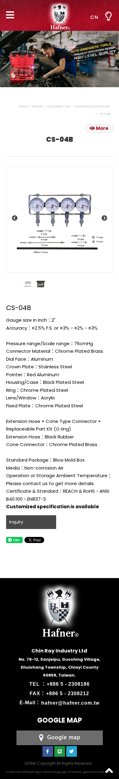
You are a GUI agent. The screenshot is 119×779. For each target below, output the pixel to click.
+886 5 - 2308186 (68, 684)
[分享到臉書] (47, 751)
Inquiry (16, 522)
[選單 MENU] (108, 16)
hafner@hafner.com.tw (70, 702)
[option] (59, 219)
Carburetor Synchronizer (92, 106)
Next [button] (104, 218)
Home (23, 106)
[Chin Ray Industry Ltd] (59, 15)
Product (37, 106)
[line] (59, 751)
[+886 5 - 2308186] (59, 737)
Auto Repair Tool (58, 106)
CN (94, 17)
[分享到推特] (71, 751)
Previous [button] (15, 218)
